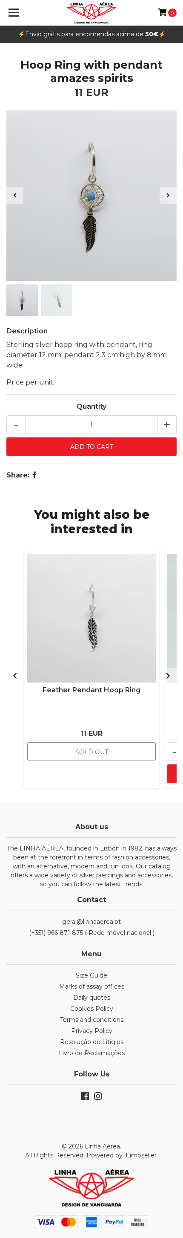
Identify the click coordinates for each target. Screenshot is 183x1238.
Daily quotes (91, 997)
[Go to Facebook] (85, 1098)
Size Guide (91, 975)
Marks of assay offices (91, 986)
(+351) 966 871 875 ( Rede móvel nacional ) (91, 933)
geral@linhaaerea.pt (91, 922)
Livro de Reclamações (92, 1053)
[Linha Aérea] (92, 13)
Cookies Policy (91, 1008)
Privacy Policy (91, 1031)
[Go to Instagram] (98, 1098)
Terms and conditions (91, 1020)
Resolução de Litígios (91, 1042)
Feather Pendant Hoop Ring (91, 690)
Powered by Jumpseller (121, 1155)
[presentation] (14, 195)
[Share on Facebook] (34, 475)
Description (27, 331)
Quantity (91, 406)
